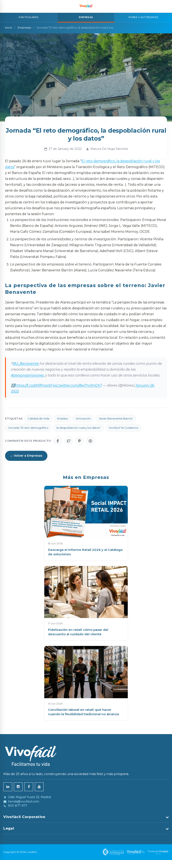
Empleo (62, 418)
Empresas (24, 27)
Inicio (8, 27)
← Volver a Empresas (26, 455)
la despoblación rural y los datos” (78, 427)
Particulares (28, 17)
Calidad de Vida (38, 418)
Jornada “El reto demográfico (28, 427)
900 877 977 (17, 806)
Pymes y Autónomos (143, 17)
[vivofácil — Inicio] (86, 6)
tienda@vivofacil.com (23, 801)
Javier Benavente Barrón (116, 418)
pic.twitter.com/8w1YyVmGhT (77, 385)
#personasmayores (27, 375)
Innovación (83, 418)
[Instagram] (18, 786)
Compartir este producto (28, 440)
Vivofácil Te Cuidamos (123, 427)
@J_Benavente (26, 364)
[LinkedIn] (7, 786)
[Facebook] (28, 786)
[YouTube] (39, 786)
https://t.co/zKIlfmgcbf (33, 385)
